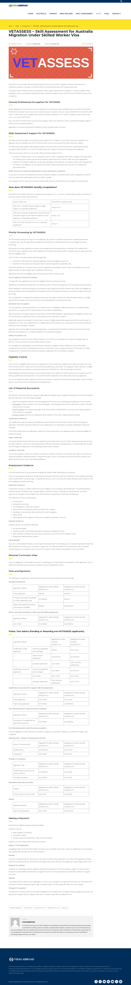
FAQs (106, 14)
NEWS (98, 14)
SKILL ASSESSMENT (84, 14)
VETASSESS (64, 908)
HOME (30, 14)
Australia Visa (28, 908)
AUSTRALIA (41, 14)
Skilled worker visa (53, 908)
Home (10, 26)
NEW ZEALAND (66, 14)
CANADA (53, 14)
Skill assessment (40, 908)
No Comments (88, 44)
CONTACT (116, 14)
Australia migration (15, 908)
